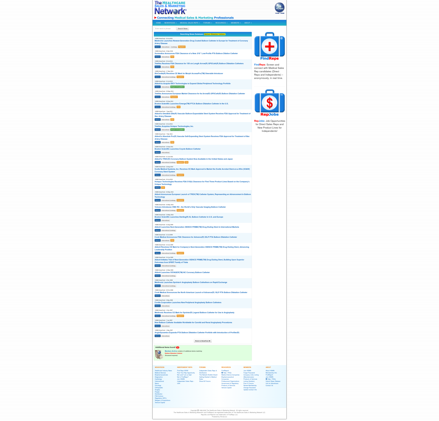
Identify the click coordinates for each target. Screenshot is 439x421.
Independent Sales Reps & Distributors (208, 371)
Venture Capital (160, 402)
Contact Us (269, 385)
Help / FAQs (227, 373)
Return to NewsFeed (202, 341)
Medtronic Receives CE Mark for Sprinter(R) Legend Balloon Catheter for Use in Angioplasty (194, 312)
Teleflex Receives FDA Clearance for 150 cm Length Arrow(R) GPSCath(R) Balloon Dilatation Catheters (199, 63)
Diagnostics (159, 377)
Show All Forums (205, 381)
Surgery (157, 390)
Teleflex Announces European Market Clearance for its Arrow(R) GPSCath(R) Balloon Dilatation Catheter (200, 93)
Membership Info (271, 373)
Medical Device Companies (230, 375)
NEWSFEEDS (169, 23)
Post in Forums (249, 383)
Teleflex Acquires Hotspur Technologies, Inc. (174, 126)
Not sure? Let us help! (184, 375)
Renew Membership (250, 385)
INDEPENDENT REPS (184, 367)
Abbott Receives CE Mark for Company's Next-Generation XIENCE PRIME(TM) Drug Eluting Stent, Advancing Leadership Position (202, 248)
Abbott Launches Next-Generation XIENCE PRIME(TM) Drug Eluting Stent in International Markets (197, 227)
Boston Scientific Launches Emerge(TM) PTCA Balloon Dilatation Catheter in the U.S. (191, 103)
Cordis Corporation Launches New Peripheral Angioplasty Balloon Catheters (188, 302)
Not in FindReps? (183, 377)
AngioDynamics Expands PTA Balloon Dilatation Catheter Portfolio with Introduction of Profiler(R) (197, 332)
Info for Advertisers (272, 383)
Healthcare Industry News (163, 370)
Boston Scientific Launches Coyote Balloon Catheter (178, 149)
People (157, 392)
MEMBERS (235, 23)
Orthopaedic (159, 387)
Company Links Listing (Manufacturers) (251, 376)
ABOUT (247, 23)
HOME (158, 23)
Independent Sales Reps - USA (185, 382)
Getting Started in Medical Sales (208, 378)
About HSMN (270, 370)
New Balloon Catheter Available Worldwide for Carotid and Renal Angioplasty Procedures (193, 322)
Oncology (158, 385)
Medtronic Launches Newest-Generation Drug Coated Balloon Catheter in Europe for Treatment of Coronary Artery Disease (201, 42)
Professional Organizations (230, 381)
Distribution (158, 394)
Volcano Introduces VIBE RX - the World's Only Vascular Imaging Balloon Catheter (190, 207)
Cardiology (158, 379)
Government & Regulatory (230, 383)
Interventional (159, 381)
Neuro (157, 383)
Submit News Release (273, 381)
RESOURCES (220, 23)
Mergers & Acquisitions (162, 400)
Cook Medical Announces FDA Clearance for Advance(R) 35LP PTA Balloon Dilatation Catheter (196, 237)
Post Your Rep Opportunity (186, 373)
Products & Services (228, 385)
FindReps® (225, 370)
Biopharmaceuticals (161, 375)
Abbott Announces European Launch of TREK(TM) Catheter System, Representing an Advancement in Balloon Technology (203, 195)
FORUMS (207, 23)
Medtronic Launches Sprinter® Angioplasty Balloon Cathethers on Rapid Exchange (191, 282)
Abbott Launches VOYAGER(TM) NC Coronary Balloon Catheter (182, 272)
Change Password (250, 387)
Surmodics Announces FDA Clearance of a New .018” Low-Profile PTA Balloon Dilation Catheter (196, 53)
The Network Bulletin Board (208, 375)
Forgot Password (249, 373)
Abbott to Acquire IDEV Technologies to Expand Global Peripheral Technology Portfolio (193, 83)
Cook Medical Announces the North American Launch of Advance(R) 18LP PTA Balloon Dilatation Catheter (201, 292)
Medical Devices (160, 373)
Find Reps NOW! (182, 370)
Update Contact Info (250, 390)
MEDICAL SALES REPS (189, 23)
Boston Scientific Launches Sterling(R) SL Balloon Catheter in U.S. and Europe (189, 217)
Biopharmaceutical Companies (227, 378)
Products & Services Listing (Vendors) (250, 380)
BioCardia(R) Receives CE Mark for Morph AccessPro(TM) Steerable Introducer (189, 73)
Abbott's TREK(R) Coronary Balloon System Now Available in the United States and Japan (194, 159)
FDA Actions (159, 396)
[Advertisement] (230, 8)
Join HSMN (181, 379)
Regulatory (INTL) (161, 398)
